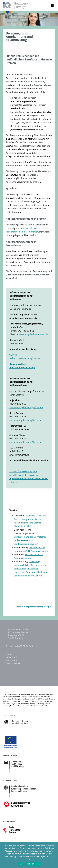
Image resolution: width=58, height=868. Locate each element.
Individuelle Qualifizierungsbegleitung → (34, 607)
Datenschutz (12, 657)
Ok (21, 864)
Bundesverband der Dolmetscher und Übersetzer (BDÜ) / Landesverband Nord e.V (30, 540)
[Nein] (54, 854)
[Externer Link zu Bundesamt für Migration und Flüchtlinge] (16, 774)
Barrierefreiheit (13, 662)
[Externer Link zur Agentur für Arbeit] (17, 815)
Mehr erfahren (33, 864)
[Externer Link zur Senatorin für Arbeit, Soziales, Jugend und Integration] (15, 840)
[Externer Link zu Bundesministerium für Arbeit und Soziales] (19, 733)
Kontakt (9, 654)
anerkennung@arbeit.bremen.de (32, 334)
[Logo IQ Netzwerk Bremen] (15, 7)
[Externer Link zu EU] (13, 749)
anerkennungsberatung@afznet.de (26, 407)
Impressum (11, 660)
